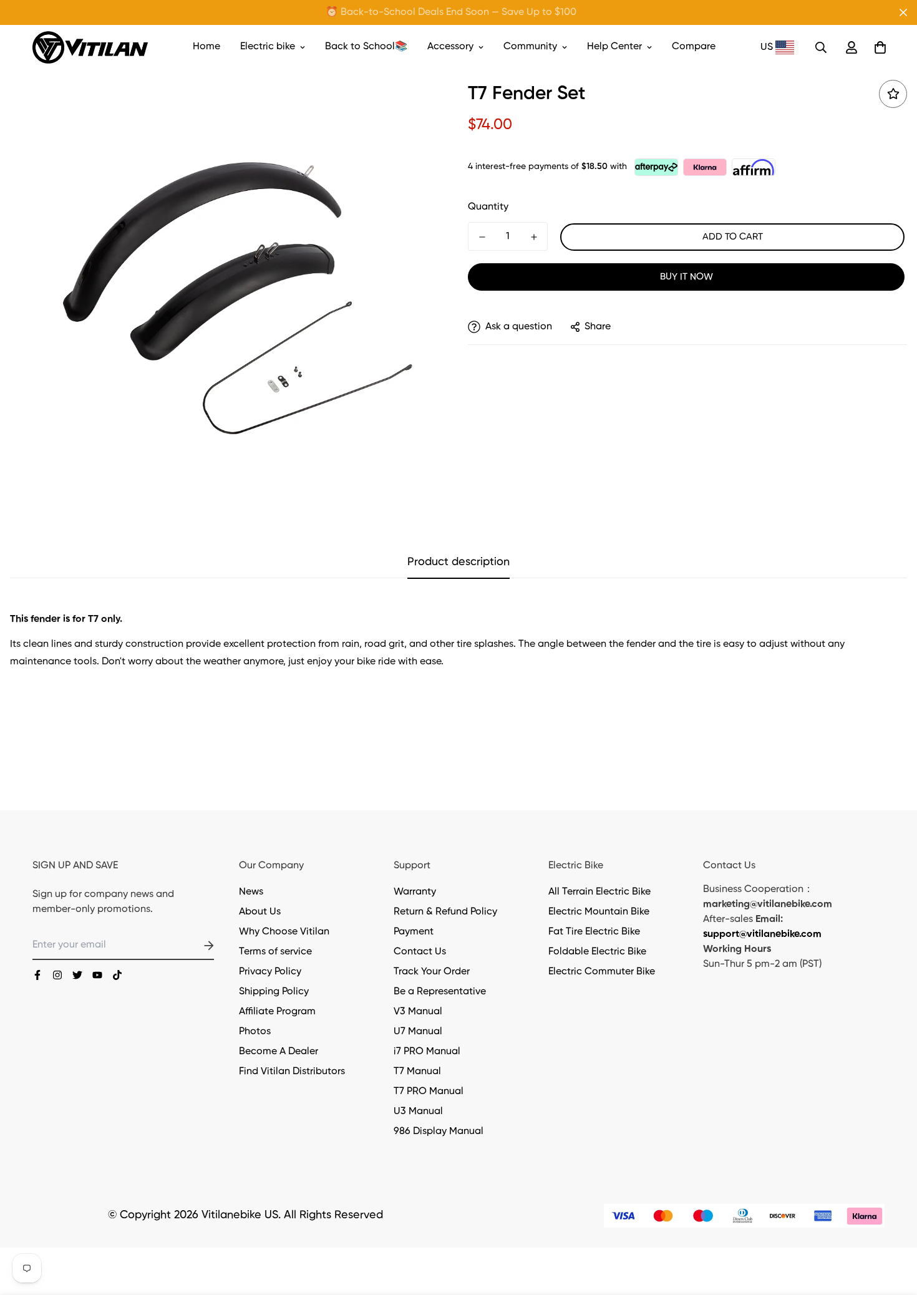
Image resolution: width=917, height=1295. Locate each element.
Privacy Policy (270, 972)
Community (530, 47)
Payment (414, 932)
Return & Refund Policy (445, 912)
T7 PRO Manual (428, 1092)
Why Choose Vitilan (284, 932)
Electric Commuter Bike (601, 972)
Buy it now (686, 276)
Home (206, 47)
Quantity (488, 207)
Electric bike (267, 47)
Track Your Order (432, 972)
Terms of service (275, 952)
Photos (255, 1032)
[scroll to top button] (892, 1227)
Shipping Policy (274, 992)
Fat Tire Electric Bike (594, 932)
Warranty (415, 892)
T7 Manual (417, 1072)
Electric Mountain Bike (598, 912)
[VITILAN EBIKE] (90, 47)
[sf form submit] (194, 945)
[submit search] (821, 47)
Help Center (614, 47)
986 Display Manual (438, 1132)
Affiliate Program (277, 1012)
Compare (694, 47)
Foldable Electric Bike (597, 952)
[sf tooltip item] (893, 94)
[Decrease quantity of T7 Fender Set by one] (481, 237)
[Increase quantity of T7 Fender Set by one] (533, 237)
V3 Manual (418, 1012)
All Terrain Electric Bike (599, 892)
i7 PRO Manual (427, 1052)
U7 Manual (418, 1032)
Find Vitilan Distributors (292, 1072)
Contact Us (420, 952)
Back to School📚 (366, 47)
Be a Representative (440, 992)
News (251, 892)
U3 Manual (418, 1112)
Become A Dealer (278, 1052)
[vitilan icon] (37, 975)
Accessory (450, 47)
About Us (260, 912)
